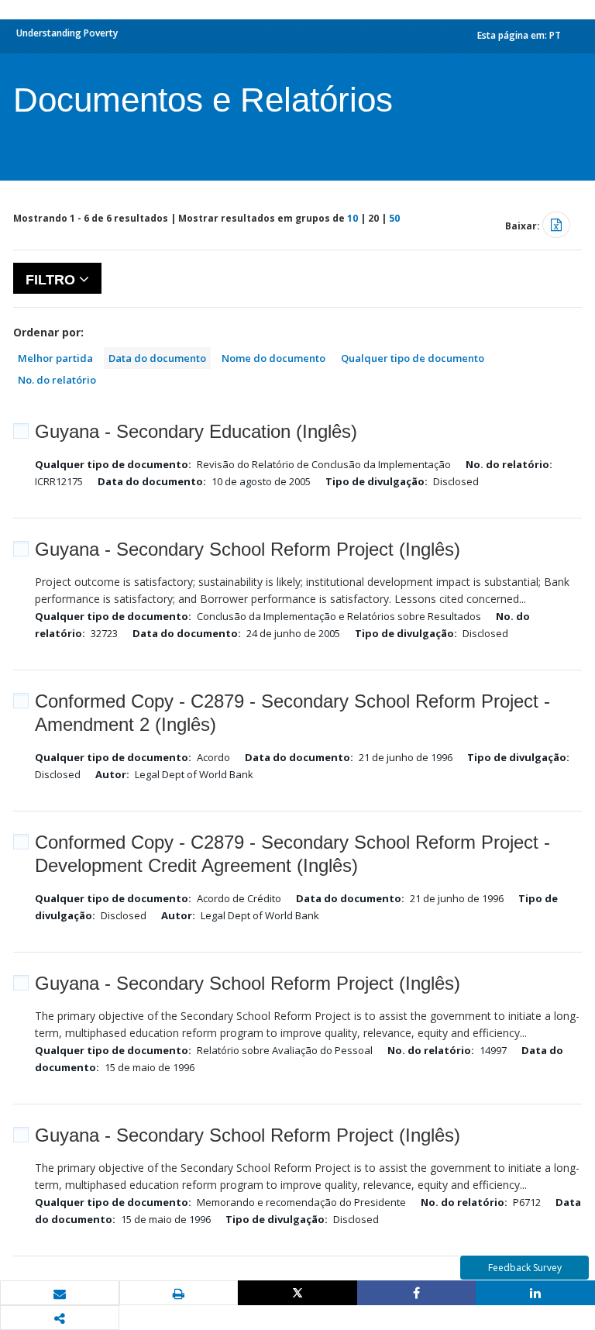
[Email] (59, 1293)
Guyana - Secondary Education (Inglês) (196, 431)
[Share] (416, 1293)
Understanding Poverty (67, 33)
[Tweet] (297, 1293)
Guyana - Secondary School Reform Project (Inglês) (247, 549)
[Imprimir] (179, 1293)
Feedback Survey (525, 1267)
